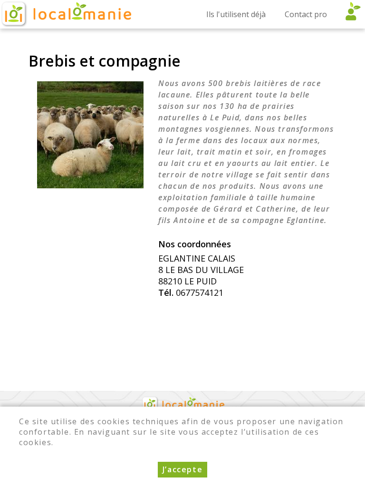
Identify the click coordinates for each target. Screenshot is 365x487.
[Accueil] (65, 14)
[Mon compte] (350, 14)
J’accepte (182, 469)
